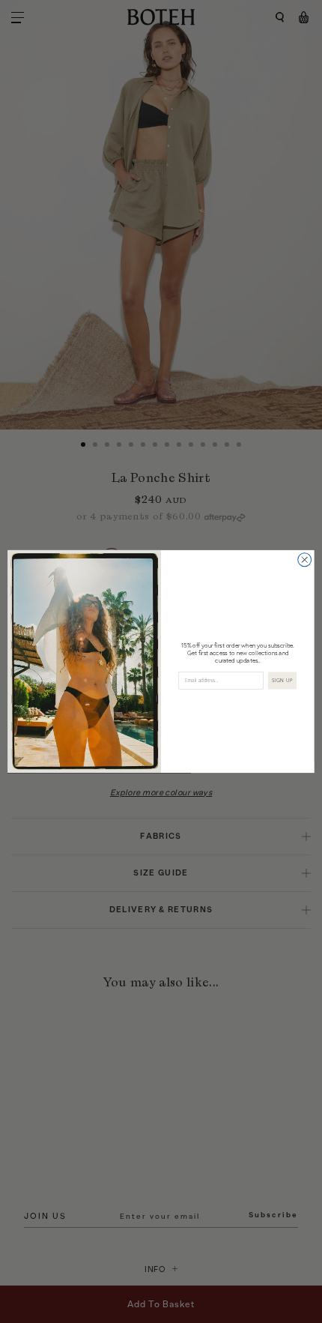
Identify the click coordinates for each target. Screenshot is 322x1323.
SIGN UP (282, 681)
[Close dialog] (305, 560)
